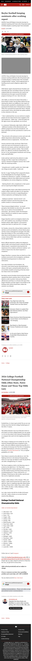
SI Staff (3, 28)
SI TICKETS (24, 1)
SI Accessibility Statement (7, 634)
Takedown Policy (5, 632)
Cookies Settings (5, 638)
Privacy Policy (4, 629)
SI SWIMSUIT (8, 1)
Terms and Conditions (23, 632)
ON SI (2, 1)
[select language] (23, 4)
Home (2, 363)
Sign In (28, 4)
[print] (11, 356)
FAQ (19, 636)
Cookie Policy (21, 629)
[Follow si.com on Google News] (28, 292)
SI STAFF (11, 348)
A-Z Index (3, 636)
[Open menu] (2, 5)
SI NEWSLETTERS (16, 1)
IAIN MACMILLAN (13, 599)
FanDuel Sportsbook (13, 450)
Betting (7, 618)
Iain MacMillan (4, 392)
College (8, 363)
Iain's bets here (18, 578)
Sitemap (20, 634)
